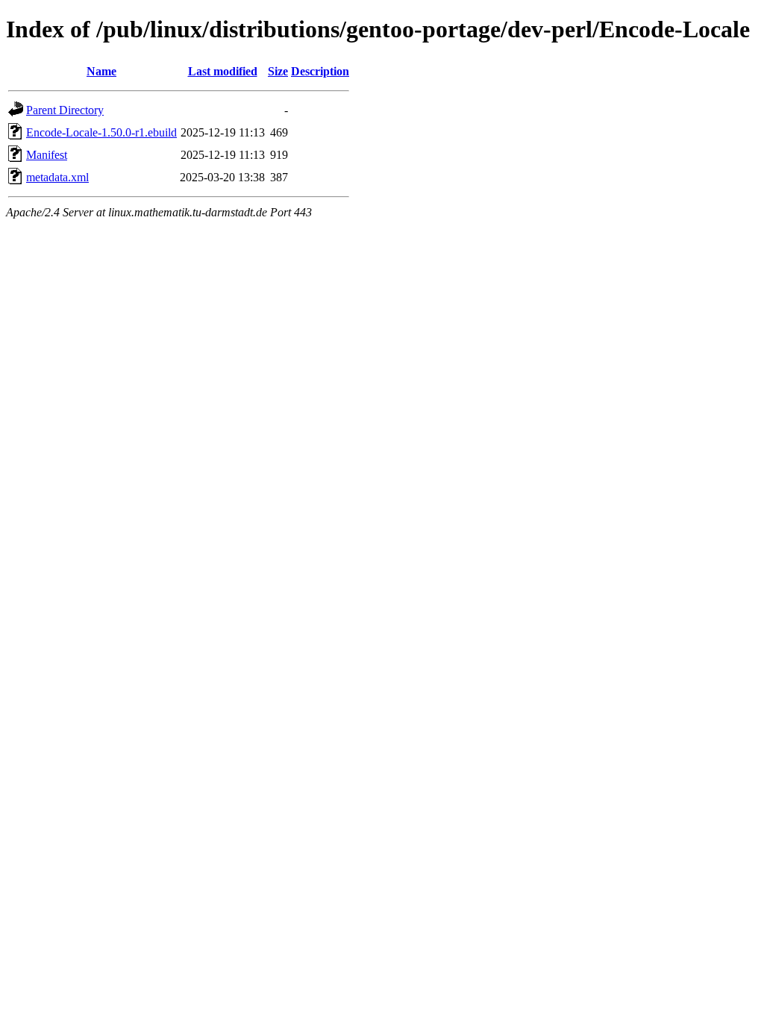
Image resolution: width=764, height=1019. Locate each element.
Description (320, 71)
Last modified (222, 71)
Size (278, 71)
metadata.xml (57, 177)
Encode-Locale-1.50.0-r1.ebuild (101, 132)
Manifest (46, 154)
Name (101, 71)
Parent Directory (65, 110)
